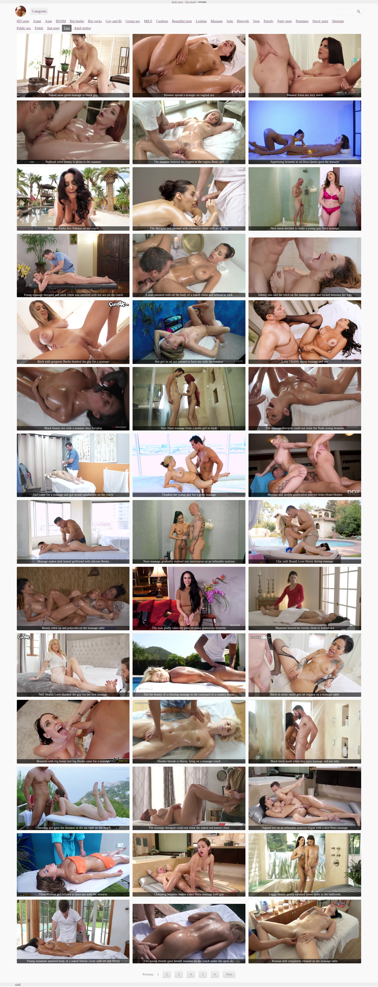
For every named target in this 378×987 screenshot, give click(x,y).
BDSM (61, 21)
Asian (37, 21)
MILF (148, 21)
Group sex (133, 21)
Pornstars (302, 21)
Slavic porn (320, 21)
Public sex (24, 28)
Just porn (53, 28)
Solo (230, 21)
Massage (217, 21)
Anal (48, 21)
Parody (268, 21)
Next (229, 974)
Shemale (338, 21)
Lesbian (201, 21)
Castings (162, 21)
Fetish (39, 28)
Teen (256, 21)
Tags (66, 28)
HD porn (23, 21)
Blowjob (243, 21)
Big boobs (77, 21)
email (18, 984)
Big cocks (95, 21)
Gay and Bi (114, 21)
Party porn (284, 21)
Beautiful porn (182, 21)
